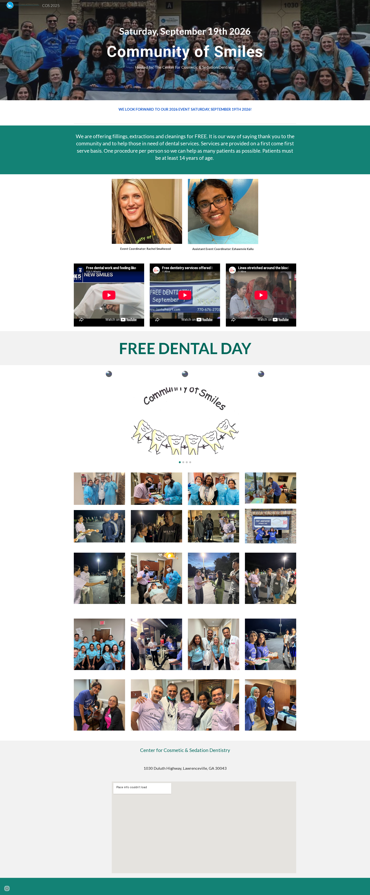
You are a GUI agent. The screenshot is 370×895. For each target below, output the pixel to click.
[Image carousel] (185, 425)
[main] (185, 31)
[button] (7, 888)
